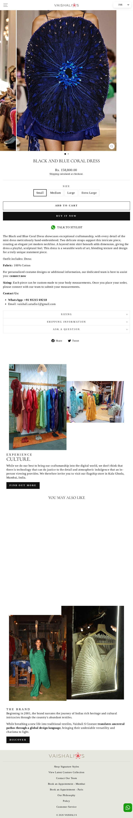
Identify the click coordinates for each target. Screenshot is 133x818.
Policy (66, 800)
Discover (18, 739)
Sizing (66, 314)
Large (71, 192)
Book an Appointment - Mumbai (66, 783)
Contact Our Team (66, 778)
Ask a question (66, 329)
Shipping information (66, 322)
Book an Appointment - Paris (66, 789)
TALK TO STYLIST (69, 227)
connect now (18, 276)
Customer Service (66, 806)
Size (66, 186)
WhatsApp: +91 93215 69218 (27, 300)
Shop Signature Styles (66, 766)
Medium (55, 192)
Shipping (54, 174)
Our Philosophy (66, 795)
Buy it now (66, 216)
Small (40, 192)
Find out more (23, 485)
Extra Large (89, 192)
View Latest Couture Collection (66, 772)
